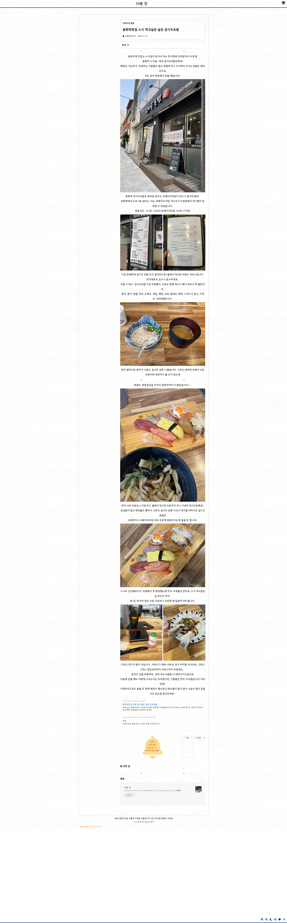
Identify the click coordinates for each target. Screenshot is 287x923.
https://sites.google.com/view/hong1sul (137, 717)
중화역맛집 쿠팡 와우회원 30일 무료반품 (140, 704)
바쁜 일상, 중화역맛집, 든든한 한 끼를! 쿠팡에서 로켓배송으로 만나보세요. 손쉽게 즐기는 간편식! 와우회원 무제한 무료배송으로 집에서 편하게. (163, 708)
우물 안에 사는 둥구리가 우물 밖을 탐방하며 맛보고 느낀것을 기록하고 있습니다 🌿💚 (152, 791)
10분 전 (141, 3)
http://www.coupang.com (132, 701)
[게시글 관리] (191, 738)
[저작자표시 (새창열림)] (204, 738)
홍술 (124, 720)
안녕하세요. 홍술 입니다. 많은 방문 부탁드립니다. (141, 724)
